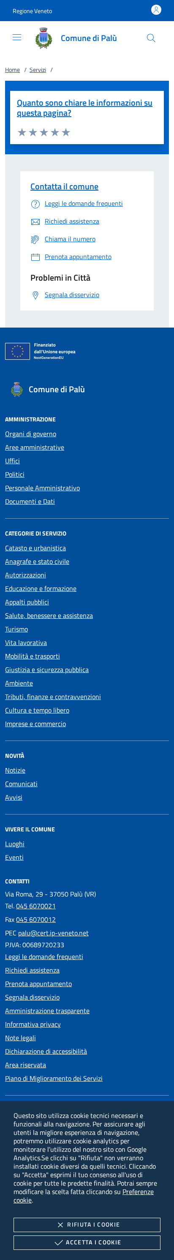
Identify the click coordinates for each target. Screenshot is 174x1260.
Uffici (12, 461)
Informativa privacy (33, 1024)
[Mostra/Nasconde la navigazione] (17, 37)
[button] (32, 11)
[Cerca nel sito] (151, 38)
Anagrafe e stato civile (37, 561)
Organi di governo (30, 434)
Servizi (38, 69)
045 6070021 (36, 906)
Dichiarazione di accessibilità (46, 1051)
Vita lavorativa (26, 642)
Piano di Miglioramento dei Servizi (54, 1078)
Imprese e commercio (35, 724)
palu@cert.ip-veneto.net (53, 933)
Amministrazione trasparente (47, 1011)
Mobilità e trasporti (32, 656)
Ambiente (19, 683)
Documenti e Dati (30, 501)
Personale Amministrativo (42, 488)
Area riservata (25, 1065)
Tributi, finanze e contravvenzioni (53, 696)
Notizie (15, 770)
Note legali (20, 1038)
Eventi (14, 857)
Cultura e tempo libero (37, 710)
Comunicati (21, 784)
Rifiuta (93, 1224)
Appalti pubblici (27, 602)
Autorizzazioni (25, 575)
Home (12, 69)
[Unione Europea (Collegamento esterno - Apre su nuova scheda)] (87, 353)
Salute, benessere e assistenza (49, 615)
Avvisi (13, 797)
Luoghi (14, 844)
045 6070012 (36, 919)
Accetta (93, 1242)
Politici (14, 474)
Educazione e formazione (40, 588)
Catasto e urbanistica (35, 548)
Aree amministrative (34, 447)
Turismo (16, 629)
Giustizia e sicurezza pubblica (47, 669)
